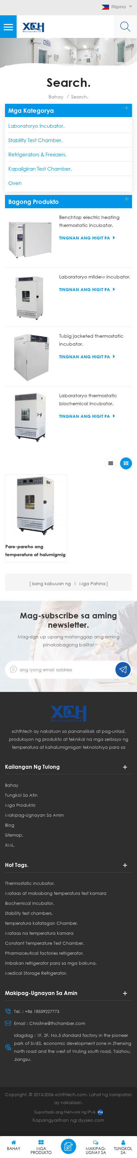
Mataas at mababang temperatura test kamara (55, 893)
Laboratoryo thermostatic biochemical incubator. (88, 399)
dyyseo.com (91, 1120)
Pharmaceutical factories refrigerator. (44, 953)
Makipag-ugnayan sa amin (34, 815)
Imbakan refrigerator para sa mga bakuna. (51, 963)
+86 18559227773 (42, 1011)
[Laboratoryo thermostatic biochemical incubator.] (30, 417)
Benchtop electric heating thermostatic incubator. (89, 221)
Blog (9, 825)
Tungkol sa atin (21, 795)
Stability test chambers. (29, 913)
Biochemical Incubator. (29, 903)
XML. (10, 845)
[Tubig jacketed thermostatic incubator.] (30, 357)
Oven (15, 183)
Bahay (56, 96)
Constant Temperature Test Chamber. (44, 943)
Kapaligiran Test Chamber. (40, 169)
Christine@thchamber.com (57, 1023)
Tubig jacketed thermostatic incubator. (91, 340)
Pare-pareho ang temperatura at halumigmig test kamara (35, 551)
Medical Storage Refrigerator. (36, 973)
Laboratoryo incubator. (36, 126)
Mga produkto (20, 805)
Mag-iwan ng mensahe (68, 1146)
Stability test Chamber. (35, 140)
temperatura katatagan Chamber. (41, 923)
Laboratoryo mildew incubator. (94, 276)
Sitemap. (14, 835)
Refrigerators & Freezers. (37, 154)
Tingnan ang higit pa (84, 238)
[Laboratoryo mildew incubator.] (30, 298)
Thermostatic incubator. (30, 883)
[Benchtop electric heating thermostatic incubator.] (30, 238)
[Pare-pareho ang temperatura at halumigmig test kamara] (36, 505)
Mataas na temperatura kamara (39, 933)
